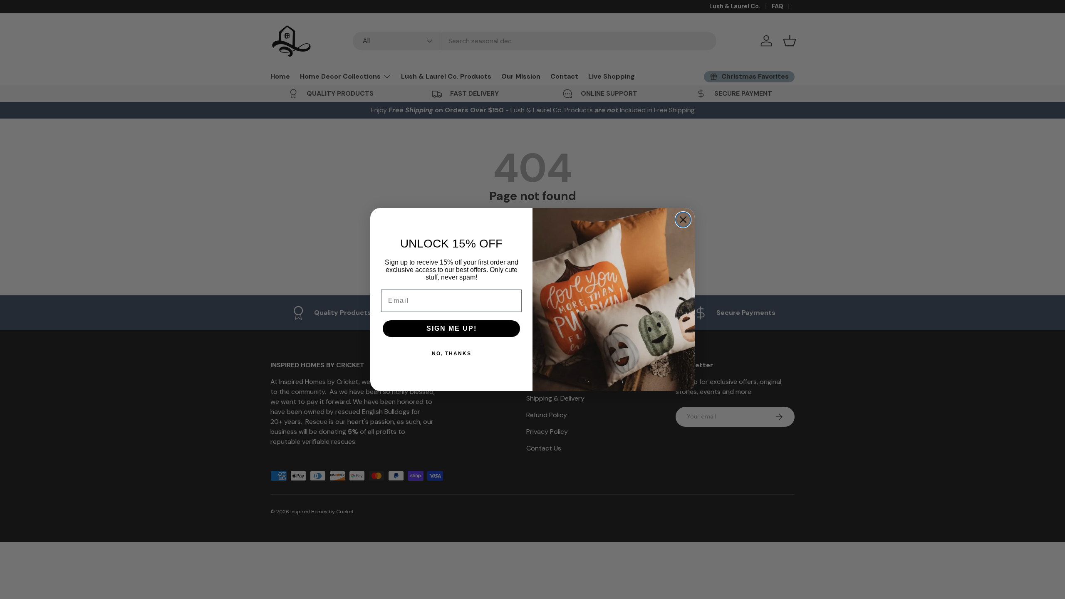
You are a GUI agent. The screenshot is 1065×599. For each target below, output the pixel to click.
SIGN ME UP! (451, 328)
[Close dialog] (683, 219)
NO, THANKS (451, 353)
